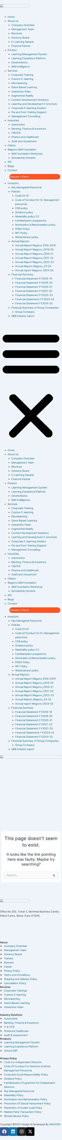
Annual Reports (20, 241)
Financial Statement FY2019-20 (33, 282)
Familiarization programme (30, 220)
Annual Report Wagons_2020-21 (34, 253)
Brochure (16, 33)
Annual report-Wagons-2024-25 (34, 270)
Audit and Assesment (24, 141)
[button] (31, 385)
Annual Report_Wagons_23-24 (33, 266)
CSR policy (21, 208)
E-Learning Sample (22, 41)
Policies (15, 191)
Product (12, 50)
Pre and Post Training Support (28, 112)
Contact (12, 170)
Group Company (25, 311)
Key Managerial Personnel (26, 187)
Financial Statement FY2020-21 (33, 286)
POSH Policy (22, 228)
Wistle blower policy (26, 237)
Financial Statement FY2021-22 (33, 291)
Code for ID (22, 195)
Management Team (22, 29)
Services (12, 70)
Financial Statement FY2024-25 (34, 303)
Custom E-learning (22, 79)
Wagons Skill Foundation (22, 149)
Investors (13, 183)
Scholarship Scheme (23, 157)
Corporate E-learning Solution (28, 108)
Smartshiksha (19, 62)
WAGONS (54, 1124)
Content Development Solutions (30, 99)
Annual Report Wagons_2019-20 (34, 249)
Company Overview (22, 25)
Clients (12, 145)
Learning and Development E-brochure (34, 103)
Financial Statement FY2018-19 (33, 278)
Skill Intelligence (20, 66)
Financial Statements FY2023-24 (34, 299)
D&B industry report (22, 316)
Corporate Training (22, 74)
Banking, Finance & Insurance (28, 128)
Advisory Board (20, 37)
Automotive (18, 124)
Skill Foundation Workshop (27, 153)
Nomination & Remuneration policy (35, 224)
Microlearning (19, 83)
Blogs (11, 166)
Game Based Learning (24, 87)
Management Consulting (25, 116)
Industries (13, 120)
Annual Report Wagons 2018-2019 (35, 245)
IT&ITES (15, 132)
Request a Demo (19, 176)
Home (11, 16)
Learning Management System (29, 54)
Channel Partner (20, 46)
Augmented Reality (22, 95)
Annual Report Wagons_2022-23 (34, 262)
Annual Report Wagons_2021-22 (34, 258)
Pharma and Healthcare (25, 137)
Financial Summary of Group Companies (35, 307)
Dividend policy (24, 212)
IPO (10, 161)
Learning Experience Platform (28, 58)
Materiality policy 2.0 (27, 216)
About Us (13, 21)
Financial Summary (22, 274)
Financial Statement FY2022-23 (34, 295)
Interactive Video (21, 91)
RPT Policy (21, 233)
